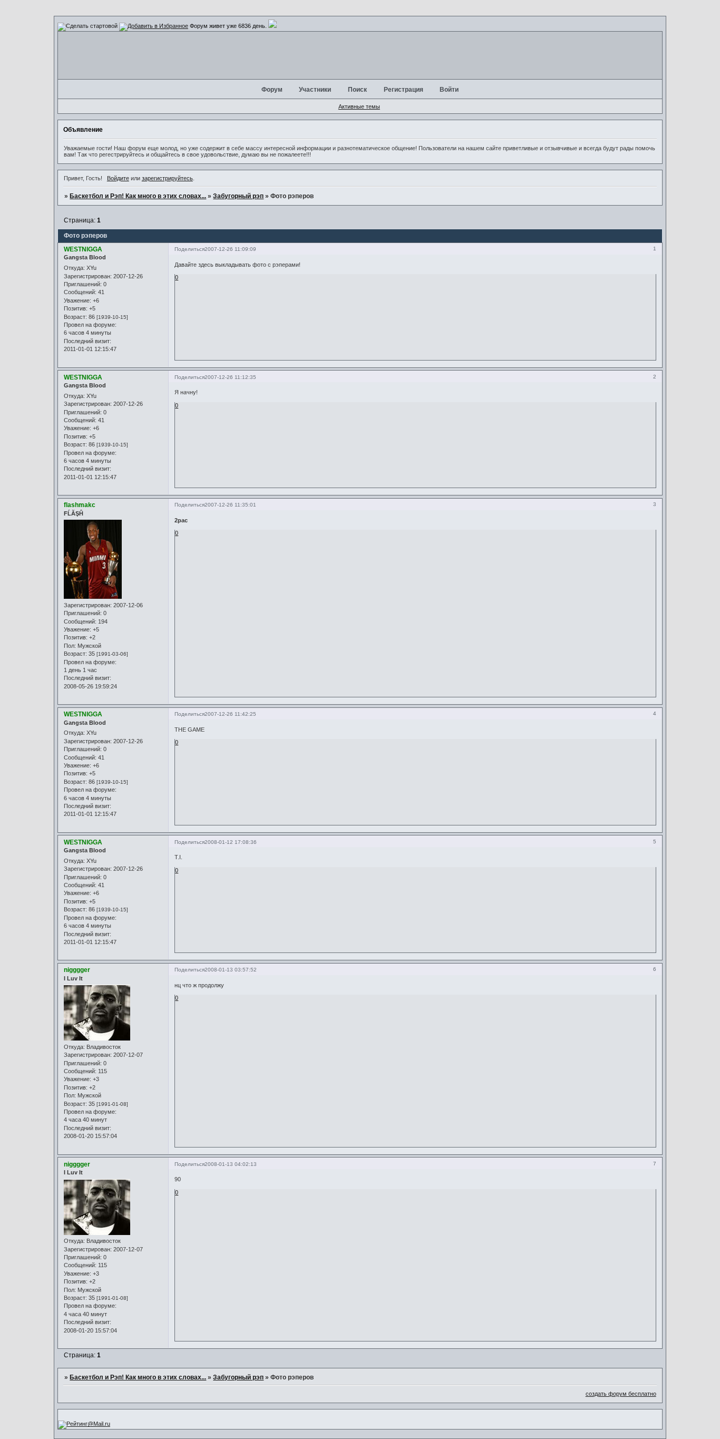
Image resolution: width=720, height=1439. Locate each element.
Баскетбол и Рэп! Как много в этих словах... (138, 196)
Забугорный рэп (238, 196)
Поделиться (189, 249)
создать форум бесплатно (621, 1394)
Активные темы (359, 106)
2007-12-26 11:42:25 (230, 714)
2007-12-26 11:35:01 (230, 505)
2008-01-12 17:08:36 (231, 842)
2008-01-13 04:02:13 (231, 1164)
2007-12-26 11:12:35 (230, 377)
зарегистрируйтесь (167, 178)
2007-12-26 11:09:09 (230, 249)
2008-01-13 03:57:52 (231, 970)
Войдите (118, 178)
